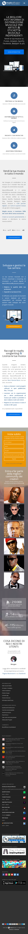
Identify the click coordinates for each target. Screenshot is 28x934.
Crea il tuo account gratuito (8, 710)
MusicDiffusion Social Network (9, 727)
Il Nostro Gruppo (6, 693)
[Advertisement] (14, 906)
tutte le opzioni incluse (18, 206)
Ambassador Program (7, 719)
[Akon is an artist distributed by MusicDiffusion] (14, 495)
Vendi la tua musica (6, 712)
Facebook (22, 673)
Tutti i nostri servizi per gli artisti (9, 717)
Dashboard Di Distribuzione (8, 707)
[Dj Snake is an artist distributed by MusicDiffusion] (14, 512)
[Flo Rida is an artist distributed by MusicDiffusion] (14, 546)
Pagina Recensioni (8, 673)
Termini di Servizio (6, 698)
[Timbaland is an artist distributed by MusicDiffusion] (14, 529)
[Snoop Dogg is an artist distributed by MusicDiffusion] (14, 581)
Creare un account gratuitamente (13, 217)
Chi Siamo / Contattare (7, 688)
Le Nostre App (5, 695)
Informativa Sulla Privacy (7, 700)
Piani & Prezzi (5, 715)
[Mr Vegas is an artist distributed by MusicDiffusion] (14, 563)
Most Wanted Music (14, 380)
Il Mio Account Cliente (7, 685)
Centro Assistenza (6, 690)
